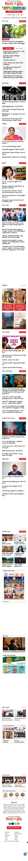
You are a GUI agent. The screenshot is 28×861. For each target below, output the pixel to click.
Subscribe (18, 14)
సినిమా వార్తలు (5, 39)
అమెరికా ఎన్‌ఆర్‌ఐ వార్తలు (9, 841)
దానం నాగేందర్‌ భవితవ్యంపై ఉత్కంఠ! (11, 146)
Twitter (12, 823)
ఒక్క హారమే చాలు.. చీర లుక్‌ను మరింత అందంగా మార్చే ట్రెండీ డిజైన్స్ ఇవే (8, 299)
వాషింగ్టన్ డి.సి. (16, 832)
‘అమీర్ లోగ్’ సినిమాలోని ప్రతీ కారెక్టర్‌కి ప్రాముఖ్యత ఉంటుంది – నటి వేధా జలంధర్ (12, 397)
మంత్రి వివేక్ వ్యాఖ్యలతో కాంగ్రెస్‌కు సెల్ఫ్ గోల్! (13, 149)
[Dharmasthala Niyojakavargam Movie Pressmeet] (20, 713)
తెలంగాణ (16, 838)
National (16, 839)
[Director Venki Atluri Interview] (8, 713)
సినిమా (16, 17)
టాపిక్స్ (19, 17)
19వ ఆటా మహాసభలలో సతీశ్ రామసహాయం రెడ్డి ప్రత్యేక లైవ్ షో (8, 735)
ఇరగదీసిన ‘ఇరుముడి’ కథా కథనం (10, 360)
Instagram (18, 823)
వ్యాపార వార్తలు (7, 835)
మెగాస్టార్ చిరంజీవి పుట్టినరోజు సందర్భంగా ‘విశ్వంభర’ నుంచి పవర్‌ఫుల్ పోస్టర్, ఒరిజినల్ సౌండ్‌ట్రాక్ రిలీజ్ (13, 242)
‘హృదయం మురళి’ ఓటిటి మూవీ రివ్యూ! (12, 367)
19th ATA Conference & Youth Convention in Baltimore (20, 782)
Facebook (9, 823)
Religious (16, 835)
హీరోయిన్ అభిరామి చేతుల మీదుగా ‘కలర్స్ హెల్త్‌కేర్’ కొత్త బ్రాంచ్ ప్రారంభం (13, 52)
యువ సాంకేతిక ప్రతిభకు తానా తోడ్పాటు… (18, 566)
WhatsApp (15, 823)
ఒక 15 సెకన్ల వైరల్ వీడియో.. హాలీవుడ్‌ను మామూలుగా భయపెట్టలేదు (12, 442)
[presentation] (2, 31)
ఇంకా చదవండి (22, 21)
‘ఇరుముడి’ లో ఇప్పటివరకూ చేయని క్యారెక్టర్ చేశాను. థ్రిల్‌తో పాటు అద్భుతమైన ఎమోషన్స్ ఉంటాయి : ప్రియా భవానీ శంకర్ (13, 408)
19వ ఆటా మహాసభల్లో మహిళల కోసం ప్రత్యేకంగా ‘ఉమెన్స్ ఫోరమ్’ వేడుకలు (19, 735)
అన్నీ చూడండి (23, 707)
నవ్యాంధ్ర (15, 836)
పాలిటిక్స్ (12, 17)
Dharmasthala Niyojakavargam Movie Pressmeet (19, 720)
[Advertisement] (14, 268)
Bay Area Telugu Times (14, 12)
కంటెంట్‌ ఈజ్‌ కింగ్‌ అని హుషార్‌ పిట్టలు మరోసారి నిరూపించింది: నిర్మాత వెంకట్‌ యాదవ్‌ (12, 77)
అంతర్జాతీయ (16, 841)
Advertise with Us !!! (14, 828)
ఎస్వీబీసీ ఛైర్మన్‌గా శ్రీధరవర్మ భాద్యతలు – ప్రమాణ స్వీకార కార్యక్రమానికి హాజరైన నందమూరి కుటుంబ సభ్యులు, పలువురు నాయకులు (13, 74)
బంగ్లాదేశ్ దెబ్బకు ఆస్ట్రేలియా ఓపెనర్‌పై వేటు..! (13, 491)
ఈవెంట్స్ (6, 836)
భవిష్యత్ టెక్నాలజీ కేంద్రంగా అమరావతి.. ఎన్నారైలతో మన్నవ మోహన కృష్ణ (19, 544)
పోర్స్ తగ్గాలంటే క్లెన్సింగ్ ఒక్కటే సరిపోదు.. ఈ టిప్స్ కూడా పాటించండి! (13, 187)
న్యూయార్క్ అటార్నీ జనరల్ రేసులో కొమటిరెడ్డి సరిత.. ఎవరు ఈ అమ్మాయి (19, 556)
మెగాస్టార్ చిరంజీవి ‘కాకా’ (9, 60)
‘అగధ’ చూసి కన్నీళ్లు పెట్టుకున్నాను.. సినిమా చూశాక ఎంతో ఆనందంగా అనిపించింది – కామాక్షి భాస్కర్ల (13, 412)
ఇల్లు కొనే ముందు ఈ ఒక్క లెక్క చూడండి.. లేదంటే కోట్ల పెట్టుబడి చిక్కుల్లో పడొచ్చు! (12, 119)
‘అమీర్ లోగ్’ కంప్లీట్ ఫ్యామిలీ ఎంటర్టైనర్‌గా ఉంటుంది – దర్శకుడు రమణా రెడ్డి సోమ (12, 402)
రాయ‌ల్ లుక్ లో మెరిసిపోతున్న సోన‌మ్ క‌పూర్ (14, 652)
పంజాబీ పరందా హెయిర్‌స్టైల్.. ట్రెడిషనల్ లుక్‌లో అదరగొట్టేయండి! (20, 299)
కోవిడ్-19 (6, 833)
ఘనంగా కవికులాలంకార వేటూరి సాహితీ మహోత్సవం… (7, 543)
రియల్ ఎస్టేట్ (7, 832)
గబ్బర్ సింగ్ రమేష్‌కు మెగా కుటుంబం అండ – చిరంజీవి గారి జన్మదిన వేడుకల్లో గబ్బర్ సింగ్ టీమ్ (13, 224)
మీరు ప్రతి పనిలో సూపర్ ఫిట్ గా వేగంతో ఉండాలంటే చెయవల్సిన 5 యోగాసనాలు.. (12, 191)
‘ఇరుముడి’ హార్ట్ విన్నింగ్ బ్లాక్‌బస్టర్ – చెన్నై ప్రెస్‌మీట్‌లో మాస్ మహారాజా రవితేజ (12, 236)
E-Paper (9, 15)
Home (2, 17)
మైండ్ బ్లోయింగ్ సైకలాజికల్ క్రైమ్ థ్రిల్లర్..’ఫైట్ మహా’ (11, 56)
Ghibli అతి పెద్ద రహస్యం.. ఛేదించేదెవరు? (12, 451)
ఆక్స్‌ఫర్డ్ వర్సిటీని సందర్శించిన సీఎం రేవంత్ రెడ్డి (14, 157)
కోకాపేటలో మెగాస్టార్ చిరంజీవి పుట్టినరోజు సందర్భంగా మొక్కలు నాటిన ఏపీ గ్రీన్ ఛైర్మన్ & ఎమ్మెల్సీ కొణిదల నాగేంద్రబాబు (13, 231)
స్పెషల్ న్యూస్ (23, 17)
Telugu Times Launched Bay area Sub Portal (8, 782)
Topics (6, 839)
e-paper (6, 838)
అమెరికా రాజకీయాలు (18, 833)
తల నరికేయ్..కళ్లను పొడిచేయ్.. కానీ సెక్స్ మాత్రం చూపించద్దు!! (12, 454)
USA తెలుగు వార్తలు (6, 17)
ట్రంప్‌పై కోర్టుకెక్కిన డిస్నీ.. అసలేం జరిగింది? (12, 106)
